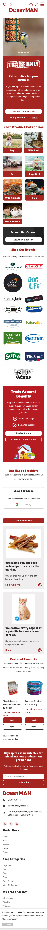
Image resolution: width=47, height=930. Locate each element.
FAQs (5, 840)
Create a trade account (23, 111)
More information (9, 919)
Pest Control (8, 881)
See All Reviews (23, 520)
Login (12, 720)
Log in (34, 117)
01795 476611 (14, 800)
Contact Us (7, 852)
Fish (5, 877)
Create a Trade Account (23, 439)
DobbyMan (23, 10)
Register (12, 727)
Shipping (7, 906)
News (5, 848)
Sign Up (6, 902)
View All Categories (11, 885)
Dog (5, 873)
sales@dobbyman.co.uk (18, 806)
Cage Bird (7, 865)
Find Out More (23, 433)
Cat (4, 869)
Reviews (7, 844)
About (5, 836)
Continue (7, 924)
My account (8, 898)
